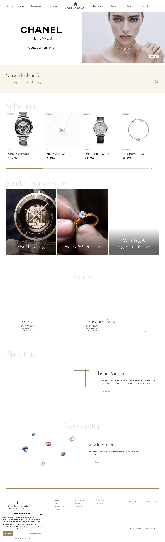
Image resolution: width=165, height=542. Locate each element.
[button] (41, 514)
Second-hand (60, 506)
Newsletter (95, 462)
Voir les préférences (33, 533)
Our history (105, 391)
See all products (153, 168)
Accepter (8, 533)
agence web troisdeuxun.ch (147, 528)
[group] (82, 37)
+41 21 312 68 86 (91, 330)
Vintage (113, 6)
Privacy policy (26, 538)
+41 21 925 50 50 (149, 502)
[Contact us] (135, 502)
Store (57, 500)
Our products (36, 6)
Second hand (98, 6)
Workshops (79, 503)
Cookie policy (17, 538)
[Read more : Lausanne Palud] (115, 299)
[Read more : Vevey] (50, 299)
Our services (53, 6)
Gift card (78, 506)
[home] (77, 6)
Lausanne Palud (101, 321)
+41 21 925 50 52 (27, 330)
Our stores (127, 6)
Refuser (19, 533)
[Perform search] (156, 82)
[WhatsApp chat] (130, 502)
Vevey (27, 321)
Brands (21, 6)
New (56, 503)
